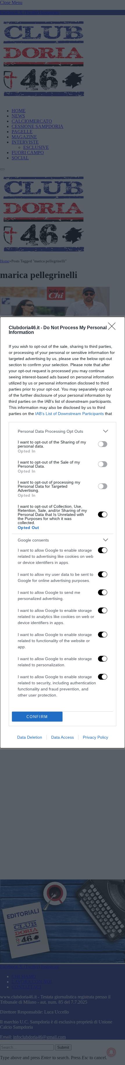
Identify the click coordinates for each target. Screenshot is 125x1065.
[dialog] (62, 532)
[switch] (102, 444)
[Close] (113, 328)
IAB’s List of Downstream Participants (69, 413)
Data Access (62, 737)
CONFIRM (37, 717)
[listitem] (62, 431)
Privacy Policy (95, 737)
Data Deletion (29, 737)
